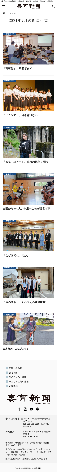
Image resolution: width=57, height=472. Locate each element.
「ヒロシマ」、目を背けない (20, 115)
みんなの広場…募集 (19, 381)
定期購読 (13, 386)
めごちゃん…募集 (17, 377)
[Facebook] (19, 409)
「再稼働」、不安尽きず (17, 68)
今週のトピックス (9, 34)
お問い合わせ (15, 368)
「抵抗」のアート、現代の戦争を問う (25, 161)
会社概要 (13, 373)
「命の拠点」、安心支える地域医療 (24, 302)
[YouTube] (31, 409)
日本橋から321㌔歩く (16, 348)
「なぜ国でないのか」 (16, 255)
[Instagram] (25, 409)
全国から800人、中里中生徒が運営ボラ (26, 208)
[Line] (37, 409)
